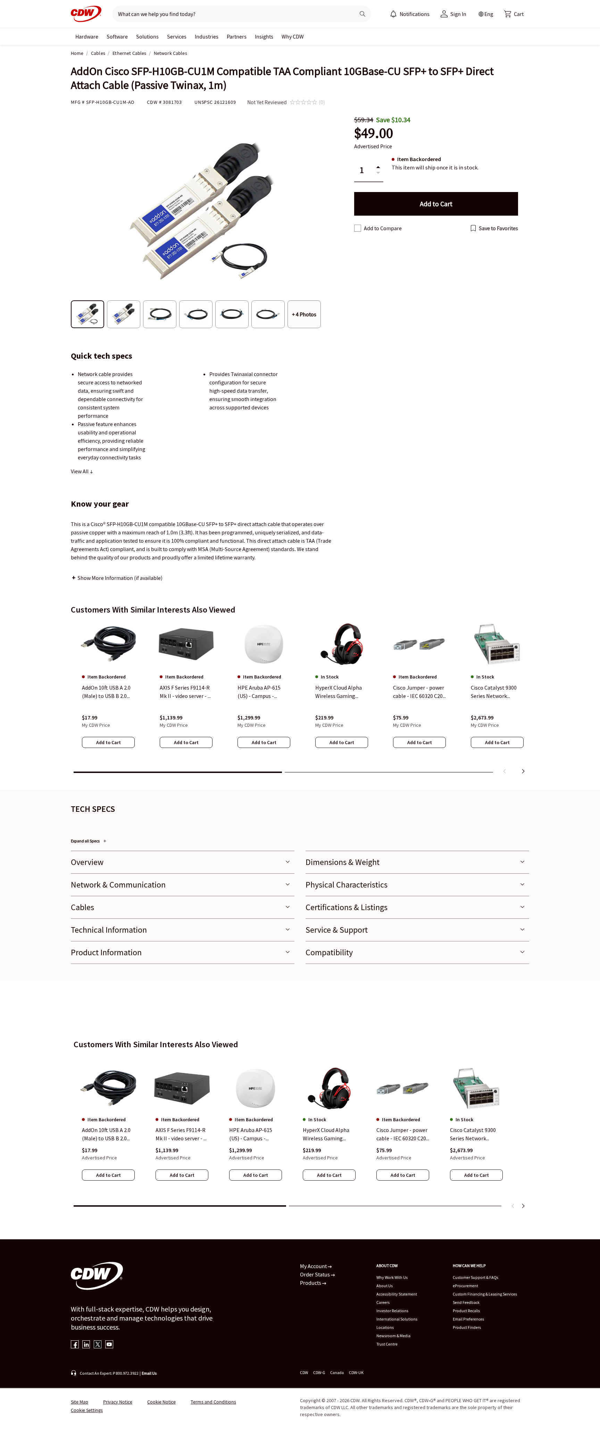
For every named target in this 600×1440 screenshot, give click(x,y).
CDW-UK (356, 1372)
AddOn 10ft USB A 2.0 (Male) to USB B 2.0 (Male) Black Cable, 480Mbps (106, 1135)
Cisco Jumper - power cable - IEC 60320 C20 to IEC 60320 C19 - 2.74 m (402, 1135)
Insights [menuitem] (264, 36)
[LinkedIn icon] (86, 1345)
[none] (86, 36)
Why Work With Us (392, 1277)
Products (311, 1282)
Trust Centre (387, 1344)
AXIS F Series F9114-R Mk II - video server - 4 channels (181, 1135)
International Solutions (396, 1319)
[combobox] (231, 14)
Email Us (149, 1373)
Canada (337, 1372)
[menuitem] (393, 13)
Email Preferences (468, 1319)
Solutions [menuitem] (147, 36)
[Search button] (362, 13)
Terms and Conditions (213, 1402)
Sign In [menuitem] (458, 13)
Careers (383, 1302)
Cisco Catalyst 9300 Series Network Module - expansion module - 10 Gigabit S (475, 1135)
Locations (385, 1327)
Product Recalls (466, 1310)
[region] (300, 699)
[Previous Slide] (513, 1205)
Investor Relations (392, 1310)
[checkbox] (357, 228)
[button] (514, 14)
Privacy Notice (117, 1402)
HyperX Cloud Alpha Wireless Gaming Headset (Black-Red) (327, 1135)
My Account (314, 1266)
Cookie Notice (161, 1402)
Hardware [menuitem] (86, 36)
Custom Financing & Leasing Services (485, 1294)
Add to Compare (383, 228)
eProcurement (465, 1285)
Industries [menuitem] (206, 36)
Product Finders (467, 1327)
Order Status (315, 1274)
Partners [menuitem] (237, 36)
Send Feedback (466, 1302)
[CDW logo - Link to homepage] (86, 14)
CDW (304, 1372)
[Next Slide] (522, 1205)
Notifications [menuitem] (415, 13)
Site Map (79, 1402)
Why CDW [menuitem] (293, 36)
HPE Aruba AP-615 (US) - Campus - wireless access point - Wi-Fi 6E (254, 1135)
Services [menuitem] (176, 36)
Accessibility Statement (396, 1294)
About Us (384, 1285)
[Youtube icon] (109, 1345)
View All (80, 471)
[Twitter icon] (98, 1345)
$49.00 (373, 133)
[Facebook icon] (75, 1345)
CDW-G (319, 1372)
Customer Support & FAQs (475, 1277)
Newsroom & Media (393, 1335)
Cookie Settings (87, 1410)
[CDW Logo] (86, 14)
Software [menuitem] (117, 36)
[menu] (410, 14)
